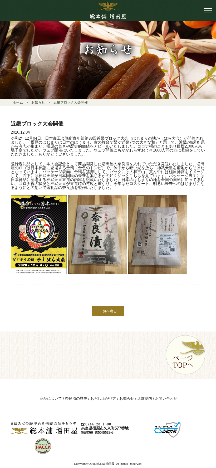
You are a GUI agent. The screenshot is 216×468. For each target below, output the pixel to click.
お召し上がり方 (103, 398)
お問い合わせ (166, 398)
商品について (51, 398)
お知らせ (126, 398)
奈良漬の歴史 (76, 398)
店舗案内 (144, 398)
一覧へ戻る (108, 311)
